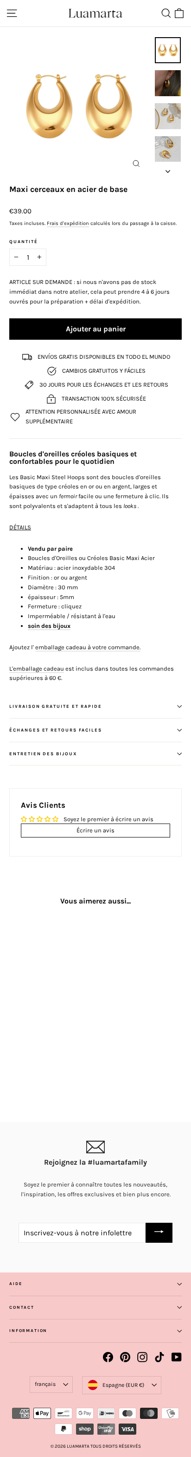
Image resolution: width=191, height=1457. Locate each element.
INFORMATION (28, 1330)
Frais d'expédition (68, 223)
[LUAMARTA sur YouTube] (177, 1357)
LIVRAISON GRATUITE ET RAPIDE (55, 706)
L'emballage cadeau (36, 668)
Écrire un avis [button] (95, 830)
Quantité (23, 241)
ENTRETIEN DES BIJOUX (43, 753)
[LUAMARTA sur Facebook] (108, 1357)
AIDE (15, 1283)
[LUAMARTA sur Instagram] (142, 1357)
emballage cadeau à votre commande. (87, 647)
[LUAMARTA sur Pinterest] (125, 1357)
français (45, 1384)
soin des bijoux (49, 625)
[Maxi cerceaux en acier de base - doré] (14, 1067)
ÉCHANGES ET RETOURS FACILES (55, 729)
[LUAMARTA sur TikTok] (159, 1357)
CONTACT (21, 1307)
